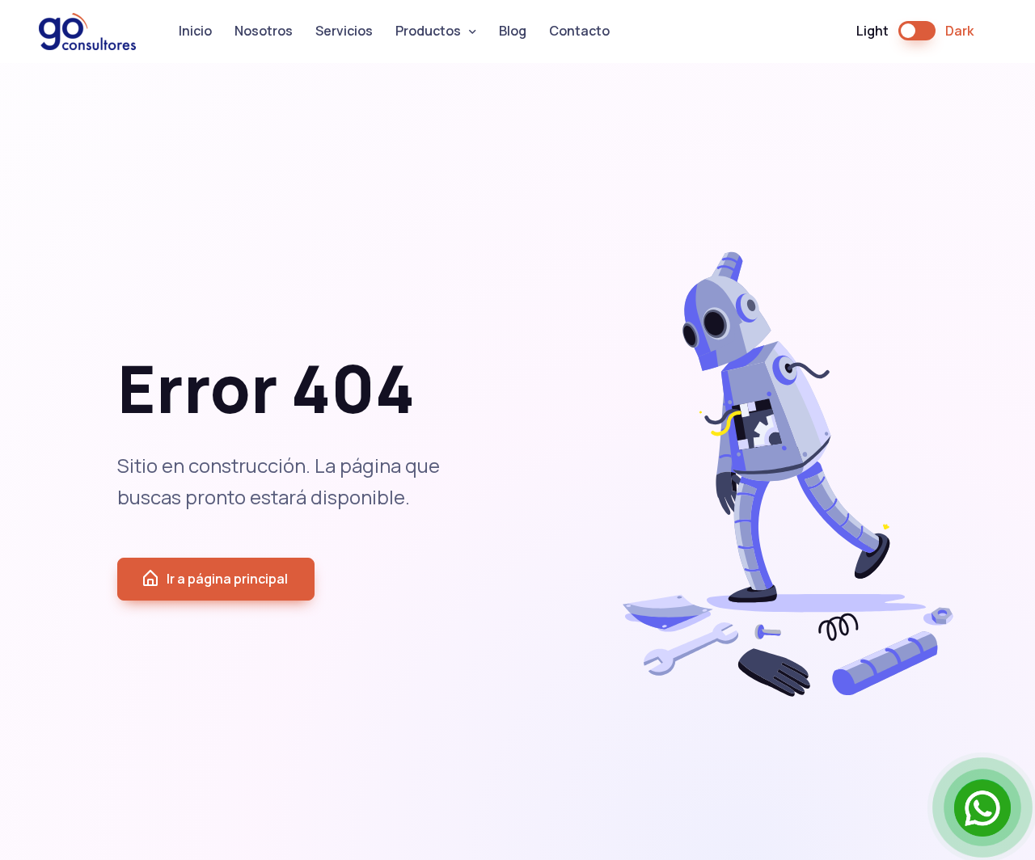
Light (872, 31)
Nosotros (263, 31)
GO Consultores (96, 31)
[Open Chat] (982, 807)
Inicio (195, 31)
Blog (512, 31)
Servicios (344, 31)
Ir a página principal (227, 579)
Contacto (579, 31)
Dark (959, 31)
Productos (428, 31)
